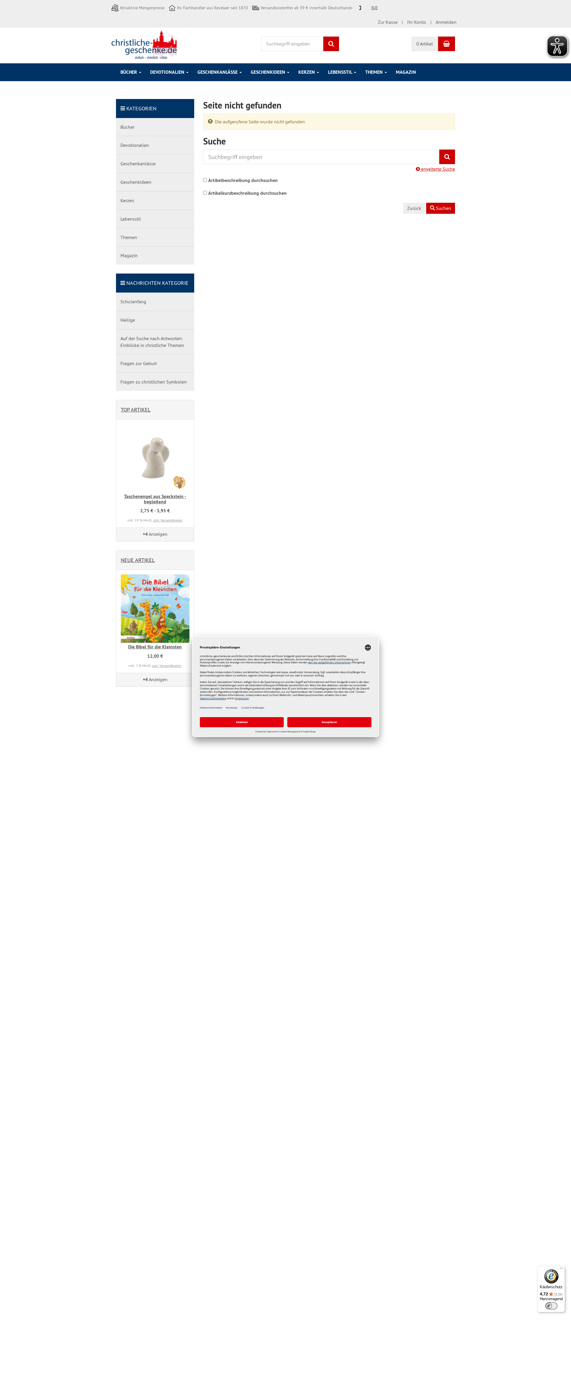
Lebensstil (340, 72)
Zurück (414, 208)
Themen (374, 72)
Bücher (129, 72)
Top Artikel (135, 409)
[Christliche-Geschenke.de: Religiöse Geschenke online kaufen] (144, 45)
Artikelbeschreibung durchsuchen (243, 180)
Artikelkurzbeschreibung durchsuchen (247, 193)
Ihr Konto (416, 22)
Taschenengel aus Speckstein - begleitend (155, 499)
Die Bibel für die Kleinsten (155, 647)
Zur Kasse (388, 22)
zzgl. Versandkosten (168, 520)
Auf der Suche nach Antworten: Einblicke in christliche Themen (152, 341)
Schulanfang (133, 301)
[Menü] (561, 1269)
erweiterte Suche (437, 169)
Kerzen (307, 72)
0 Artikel (424, 44)
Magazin (406, 72)
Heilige (127, 320)
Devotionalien (168, 72)
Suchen (443, 208)
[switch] (551, 1305)
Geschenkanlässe (218, 72)
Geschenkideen (268, 72)
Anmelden (446, 22)
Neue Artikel (138, 560)
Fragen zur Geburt (138, 363)
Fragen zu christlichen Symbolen (153, 382)
